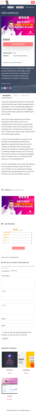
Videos (16, 96)
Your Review (5, 276)
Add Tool (33, 2)
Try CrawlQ (9, 401)
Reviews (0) (25, 96)
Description (7, 96)
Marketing (20, 7)
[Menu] (2, 2)
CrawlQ (9, 396)
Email (3, 326)
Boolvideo (9, 370)
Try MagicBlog (26, 375)
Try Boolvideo (9, 375)
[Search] (28, 2)
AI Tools (10, 7)
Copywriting (13, 62)
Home (3, 7)
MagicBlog (26, 370)
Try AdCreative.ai (18, 44)
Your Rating (5, 271)
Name (3, 319)
